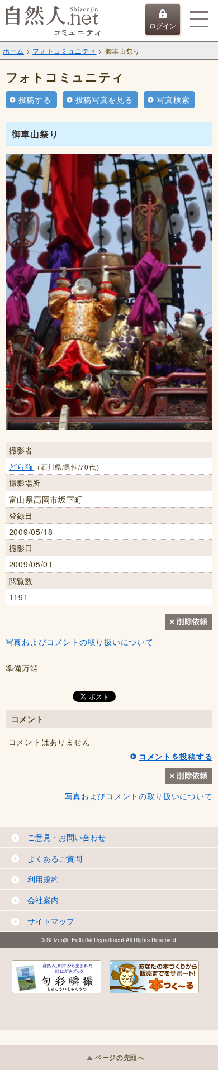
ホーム (13, 50)
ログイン (162, 25)
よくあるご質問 (54, 858)
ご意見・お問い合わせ (66, 837)
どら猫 (21, 466)
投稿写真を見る (104, 99)
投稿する (34, 99)
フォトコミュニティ (64, 50)
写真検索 (173, 99)
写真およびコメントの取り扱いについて (80, 641)
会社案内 (43, 899)
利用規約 (43, 879)
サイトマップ (50, 920)
